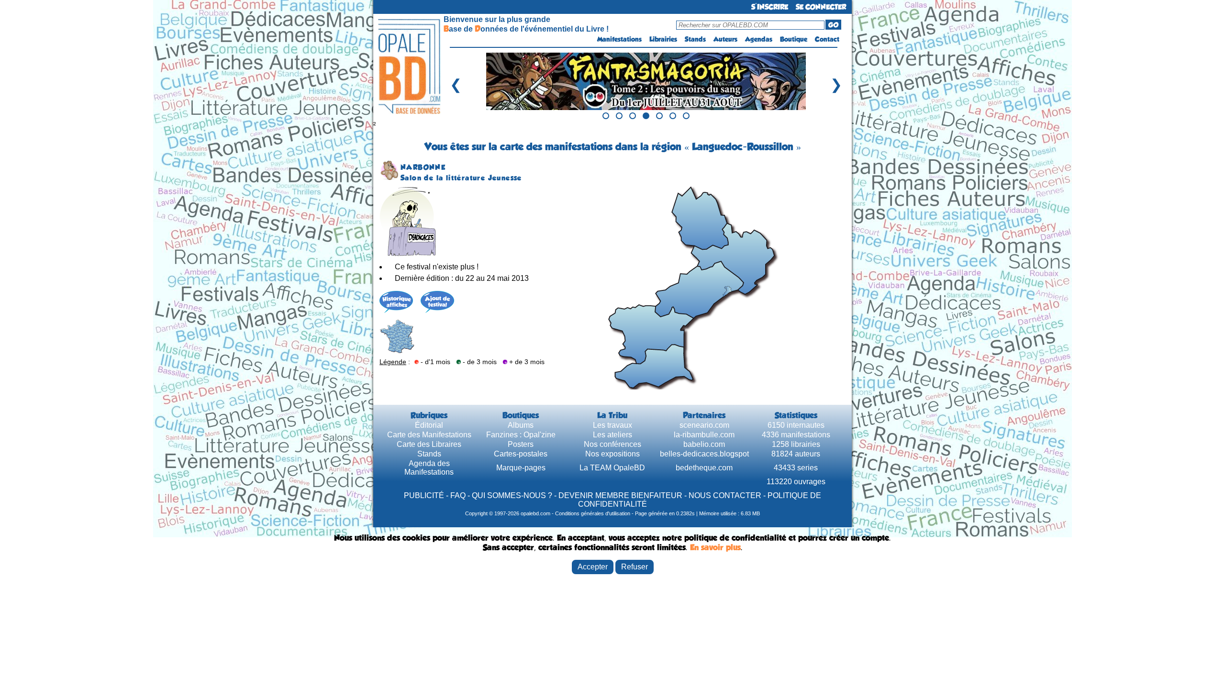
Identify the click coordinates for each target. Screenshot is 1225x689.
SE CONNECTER (821, 7)
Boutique (793, 39)
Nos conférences (612, 444)
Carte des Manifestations (429, 435)
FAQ (458, 495)
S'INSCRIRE (769, 7)
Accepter (593, 567)
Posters (521, 444)
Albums (521, 425)
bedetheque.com (704, 468)
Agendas (758, 39)
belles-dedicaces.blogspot (704, 454)
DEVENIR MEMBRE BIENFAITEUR (620, 495)
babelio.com (704, 444)
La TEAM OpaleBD (612, 468)
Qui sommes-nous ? (512, 495)
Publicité (424, 495)
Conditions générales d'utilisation (592, 513)
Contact (827, 39)
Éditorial (429, 425)
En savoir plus (715, 547)
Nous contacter (725, 495)
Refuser (634, 567)
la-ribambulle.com (704, 435)
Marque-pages (521, 468)
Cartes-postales (520, 454)
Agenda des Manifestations (429, 467)
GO (833, 25)
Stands (695, 39)
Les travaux (612, 425)
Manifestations (619, 39)
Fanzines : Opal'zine (521, 435)
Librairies (663, 39)
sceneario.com (704, 425)
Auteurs (725, 39)
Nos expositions (612, 454)
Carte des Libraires (429, 444)
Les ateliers (612, 435)
